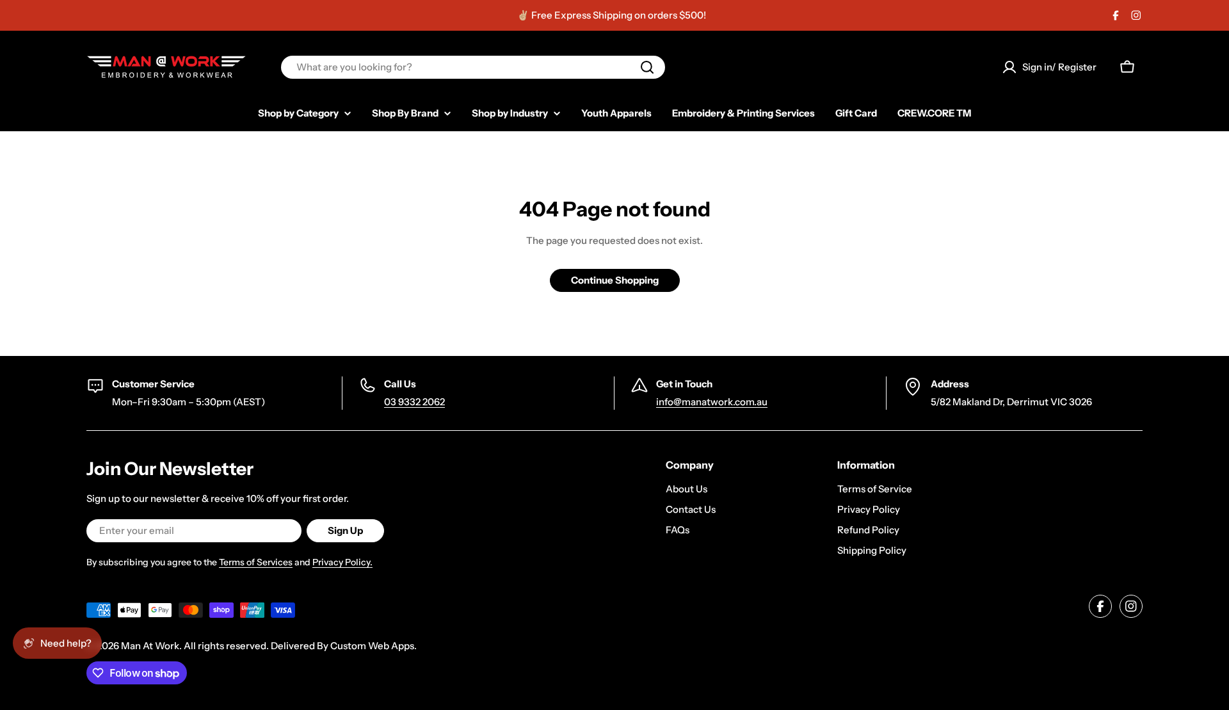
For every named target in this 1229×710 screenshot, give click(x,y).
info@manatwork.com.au (711, 402)
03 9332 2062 (414, 402)
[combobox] (473, 67)
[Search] (647, 67)
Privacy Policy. (342, 562)
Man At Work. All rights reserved (193, 646)
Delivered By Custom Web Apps (342, 646)
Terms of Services (256, 562)
